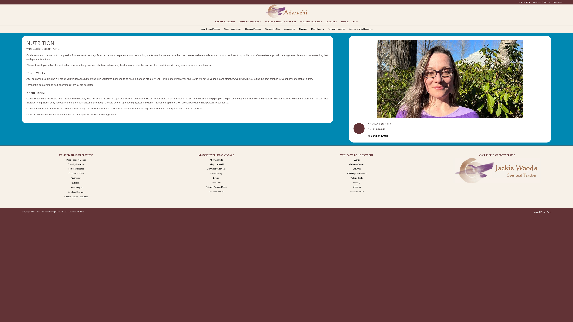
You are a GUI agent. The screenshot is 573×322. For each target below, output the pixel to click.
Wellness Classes (356, 164)
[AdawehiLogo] (287, 11)
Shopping (357, 187)
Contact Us (557, 2)
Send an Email (379, 135)
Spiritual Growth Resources (76, 197)
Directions (537, 2)
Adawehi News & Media (216, 187)
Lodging (356, 182)
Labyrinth (357, 169)
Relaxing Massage (76, 169)
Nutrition (75, 183)
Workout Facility (357, 192)
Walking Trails (357, 178)
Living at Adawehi (216, 164)
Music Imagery (76, 187)
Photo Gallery (216, 173)
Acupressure (76, 178)
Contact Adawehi (216, 192)
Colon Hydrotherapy (76, 164)
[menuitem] (524, 2)
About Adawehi (216, 160)
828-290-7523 (524, 2)
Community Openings (216, 169)
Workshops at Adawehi (356, 173)
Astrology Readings (76, 192)
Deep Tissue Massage (76, 160)
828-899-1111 (380, 129)
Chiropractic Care (76, 173)
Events (547, 2)
